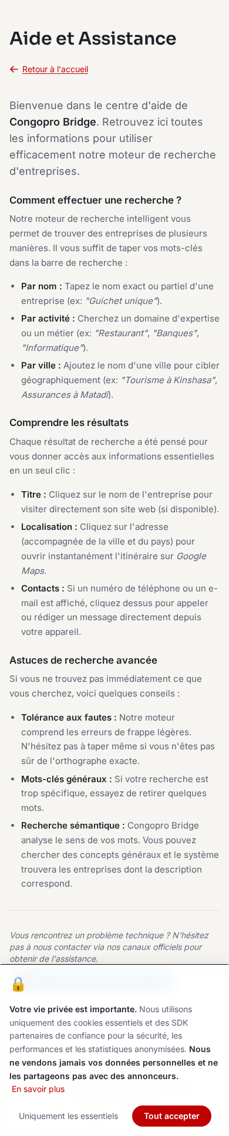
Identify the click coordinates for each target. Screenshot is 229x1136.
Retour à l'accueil (55, 69)
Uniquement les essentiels (68, 1116)
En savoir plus (38, 1089)
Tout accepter (172, 1116)
